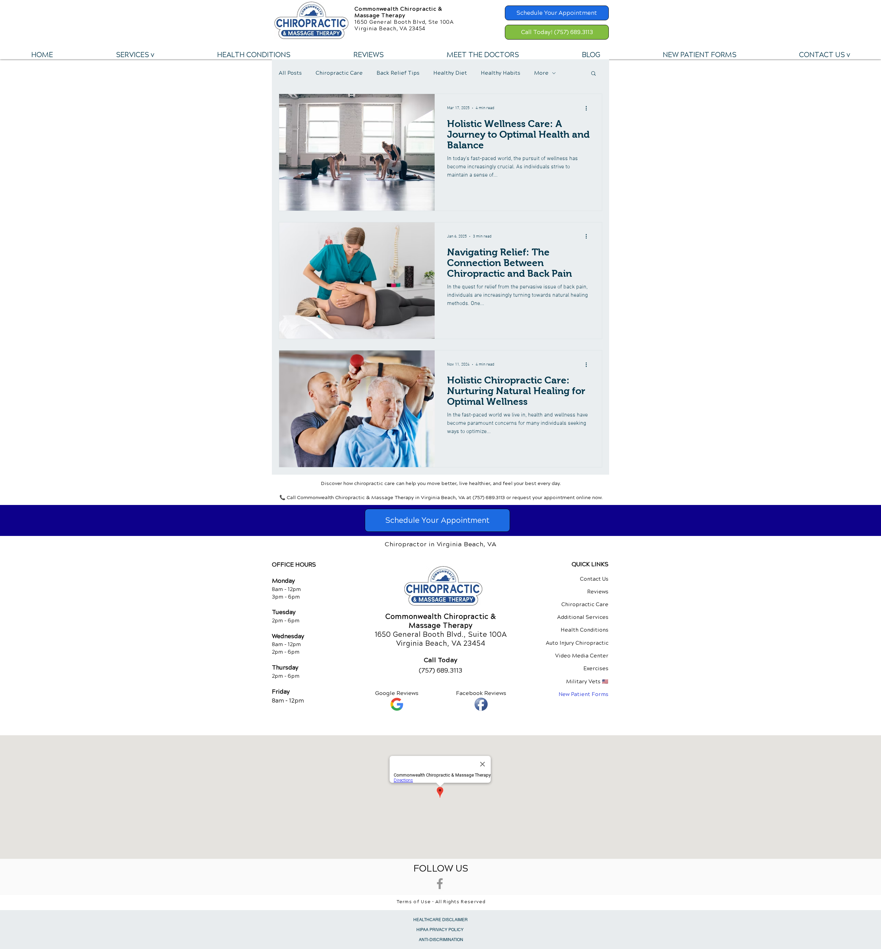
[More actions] (588, 108)
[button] (134, 55)
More (541, 73)
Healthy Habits (500, 73)
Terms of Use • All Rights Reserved (441, 902)
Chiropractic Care (339, 73)
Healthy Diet (450, 73)
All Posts (290, 73)
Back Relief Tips (398, 73)
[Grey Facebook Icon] (440, 883)
